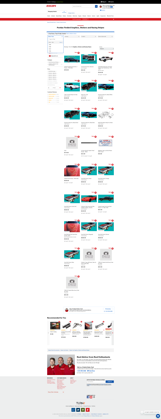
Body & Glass (59, 15)
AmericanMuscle (70, 406)
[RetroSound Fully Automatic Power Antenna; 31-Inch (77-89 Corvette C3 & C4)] (111, 325)
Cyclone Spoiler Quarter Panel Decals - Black (87, 151)
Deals (48, 15)
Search (96, 6)
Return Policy (59, 382)
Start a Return (60, 380)
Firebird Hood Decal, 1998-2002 (71, 178)
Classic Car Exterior (64, 350)
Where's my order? (60, 379)
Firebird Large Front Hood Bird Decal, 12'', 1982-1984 (104, 207)
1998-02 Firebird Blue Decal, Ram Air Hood (71, 291)
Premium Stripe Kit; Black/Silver (71, 122)
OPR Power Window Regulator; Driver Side (76, 333)
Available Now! (59, 2)
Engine (79, 15)
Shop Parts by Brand (51, 379)
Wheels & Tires (110, 15)
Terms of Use (59, 388)
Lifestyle (53, 15)
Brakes (64, 15)
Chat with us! (59, 385)
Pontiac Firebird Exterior (61, 22)
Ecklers (93, 406)
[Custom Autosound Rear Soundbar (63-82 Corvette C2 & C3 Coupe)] (66, 325)
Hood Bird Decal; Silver (86, 178)
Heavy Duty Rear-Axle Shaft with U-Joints (98, 333)
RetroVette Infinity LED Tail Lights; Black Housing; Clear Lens (87, 333)
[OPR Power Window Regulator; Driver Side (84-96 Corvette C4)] (77, 325)
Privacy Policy (103, 384)
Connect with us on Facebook (88, 397)
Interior (93, 15)
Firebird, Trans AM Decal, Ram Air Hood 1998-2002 (88, 263)
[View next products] (113, 333)
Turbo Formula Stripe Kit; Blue (70, 94)
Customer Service (60, 384)
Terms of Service (95, 415)
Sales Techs (72, 382)
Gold (65, 150)
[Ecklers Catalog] (55, 325)
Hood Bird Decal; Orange (103, 178)
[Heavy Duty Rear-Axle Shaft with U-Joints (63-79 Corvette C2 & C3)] (99, 325)
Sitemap (79, 414)
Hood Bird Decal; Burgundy (87, 234)
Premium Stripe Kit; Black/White (105, 94)
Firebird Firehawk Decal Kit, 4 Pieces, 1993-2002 (70, 67)
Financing (49, 380)
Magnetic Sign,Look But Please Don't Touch (105, 151)
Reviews (71, 383)
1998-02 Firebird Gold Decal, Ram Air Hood (105, 263)
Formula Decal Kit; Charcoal (87, 66)
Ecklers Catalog (53, 331)
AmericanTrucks (79, 406)
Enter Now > (85, 19)
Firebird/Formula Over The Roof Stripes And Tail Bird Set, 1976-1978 (105, 68)
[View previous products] (48, 333)
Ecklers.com (58, 7)
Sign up (110, 381)
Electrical (75, 15)
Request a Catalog (50, 382)
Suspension (103, 15)
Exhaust (84, 15)
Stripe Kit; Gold (84, 94)
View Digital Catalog (51, 383)
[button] (102, 10)
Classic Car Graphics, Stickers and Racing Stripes (79, 350)
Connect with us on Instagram (94, 397)
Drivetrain (69, 15)
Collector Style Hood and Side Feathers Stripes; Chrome (87, 207)
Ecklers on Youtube (91, 397)
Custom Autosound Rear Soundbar (66, 333)
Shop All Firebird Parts (51, 22)
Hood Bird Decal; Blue (69, 262)
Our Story (72, 379)
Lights (98, 15)
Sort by (100, 46)
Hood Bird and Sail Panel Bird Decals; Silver (70, 235)
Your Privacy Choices (96, 414)
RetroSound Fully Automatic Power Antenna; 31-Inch (110, 333)
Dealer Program (73, 380)
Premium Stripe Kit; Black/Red (88, 122)
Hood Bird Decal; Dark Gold (70, 206)
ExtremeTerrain (87, 406)
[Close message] (113, 19)
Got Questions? (60, 383)
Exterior (89, 15)
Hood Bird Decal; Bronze (103, 234)
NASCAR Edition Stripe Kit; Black (105, 122)
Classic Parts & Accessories (54, 350)
